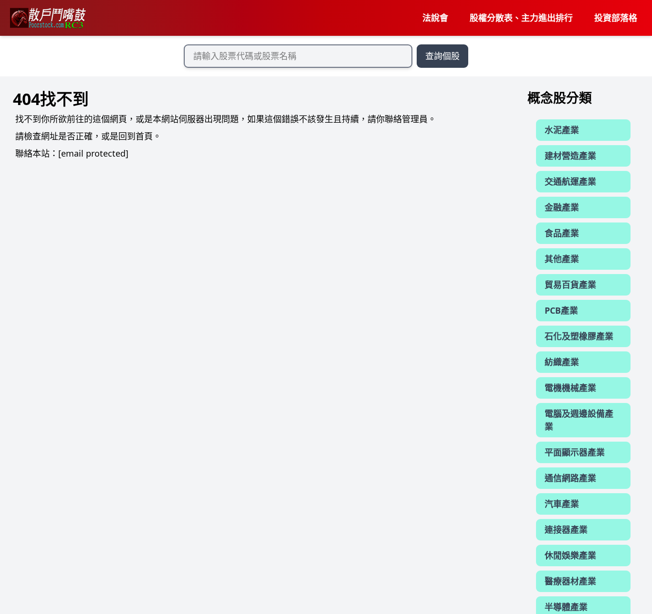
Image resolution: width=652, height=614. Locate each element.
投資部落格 (615, 17)
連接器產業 (566, 529)
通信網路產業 (570, 478)
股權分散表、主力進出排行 (521, 17)
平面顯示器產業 (575, 452)
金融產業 (562, 207)
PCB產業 (561, 310)
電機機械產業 (570, 387)
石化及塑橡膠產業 (579, 336)
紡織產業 (562, 362)
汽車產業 (562, 503)
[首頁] (47, 18)
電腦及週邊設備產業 (579, 420)
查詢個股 (442, 56)
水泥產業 (562, 130)
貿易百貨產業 (570, 284)
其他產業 (562, 259)
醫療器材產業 (570, 581)
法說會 (435, 17)
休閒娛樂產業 (570, 555)
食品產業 (562, 233)
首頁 (144, 136)
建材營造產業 (570, 155)
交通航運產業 (570, 181)
